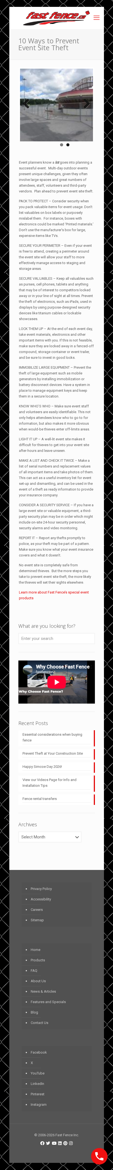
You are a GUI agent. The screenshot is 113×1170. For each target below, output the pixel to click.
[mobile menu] (96, 18)
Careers (37, 910)
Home (35, 950)
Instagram (39, 1104)
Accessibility (41, 899)
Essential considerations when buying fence (52, 737)
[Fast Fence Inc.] (56, 18)
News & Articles (43, 991)
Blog (34, 1012)
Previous (28, 104)
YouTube (37, 1073)
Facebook (39, 1052)
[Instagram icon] (71, 1143)
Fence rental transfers (39, 799)
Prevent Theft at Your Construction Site (52, 753)
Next (84, 104)
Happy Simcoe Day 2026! (42, 767)
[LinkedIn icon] (60, 1143)
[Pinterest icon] (65, 1143)
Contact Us (39, 1023)
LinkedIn (37, 1084)
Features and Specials (48, 1002)
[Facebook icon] (42, 1143)
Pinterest (37, 1094)
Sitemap (37, 920)
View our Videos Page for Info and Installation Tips (49, 783)
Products (38, 960)
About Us (38, 981)
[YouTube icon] (54, 1143)
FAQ (34, 971)
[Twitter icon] (48, 1143)
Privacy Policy (41, 889)
